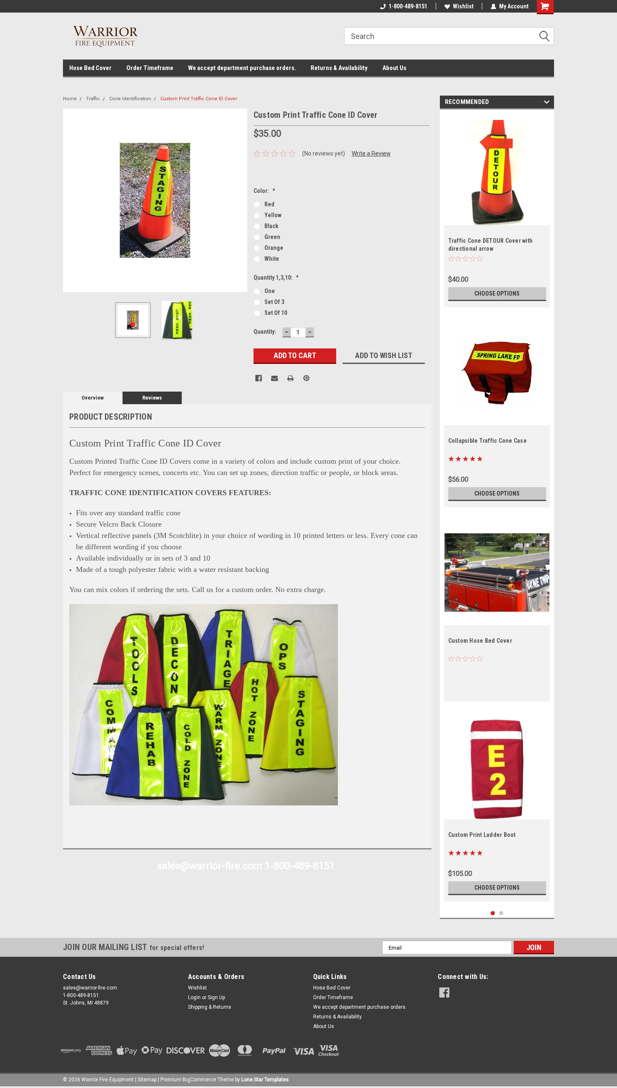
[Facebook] (258, 378)
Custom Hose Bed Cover (480, 640)
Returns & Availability (339, 68)
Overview (92, 398)
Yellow (272, 215)
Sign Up (216, 997)
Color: (264, 190)
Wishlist (463, 6)
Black (271, 226)
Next (238, 200)
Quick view (497, 418)
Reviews (152, 398)
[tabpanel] (497, 210)
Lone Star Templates (265, 1080)
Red (269, 204)
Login (194, 997)
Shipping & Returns (209, 1007)
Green (272, 237)
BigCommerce (199, 1080)
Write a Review (371, 153)
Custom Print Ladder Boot (482, 834)
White (271, 258)
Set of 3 (274, 302)
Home (70, 98)
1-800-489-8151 (408, 6)
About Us (394, 68)
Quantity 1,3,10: (276, 277)
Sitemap (147, 1080)
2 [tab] (501, 913)
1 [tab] (493, 913)
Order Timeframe (149, 68)
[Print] (290, 378)
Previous (71, 200)
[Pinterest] (306, 378)
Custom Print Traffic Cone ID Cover (198, 98)
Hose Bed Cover (90, 68)
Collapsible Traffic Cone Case (487, 440)
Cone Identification (130, 98)
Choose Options (497, 293)
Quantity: (265, 331)
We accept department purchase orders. (242, 68)
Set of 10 (275, 312)
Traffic (93, 98)
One (269, 291)
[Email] (274, 378)
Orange (273, 247)
